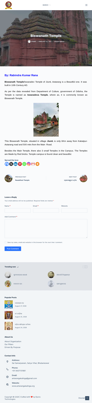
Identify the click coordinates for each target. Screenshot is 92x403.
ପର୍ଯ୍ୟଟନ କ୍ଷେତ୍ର (59, 41)
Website (64, 206)
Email (35, 206)
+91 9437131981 (19, 371)
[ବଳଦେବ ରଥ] (8, 283)
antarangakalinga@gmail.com (24, 378)
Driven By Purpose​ (12, 347)
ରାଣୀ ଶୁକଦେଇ (61, 284)
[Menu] (86, 5)
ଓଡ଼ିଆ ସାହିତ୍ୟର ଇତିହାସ (22, 324)
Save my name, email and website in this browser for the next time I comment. (35, 242)
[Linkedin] (16, 164)
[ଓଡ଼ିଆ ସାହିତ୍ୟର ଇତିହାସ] (9, 326)
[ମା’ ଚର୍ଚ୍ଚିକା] (9, 315)
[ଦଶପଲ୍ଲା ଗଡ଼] (9, 304)
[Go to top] (87, 398)
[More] (37, 164)
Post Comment (13, 249)
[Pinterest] (20, 164)
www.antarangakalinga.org (23, 386)
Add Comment (11, 217)
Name (7, 206)
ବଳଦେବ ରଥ (18, 284)
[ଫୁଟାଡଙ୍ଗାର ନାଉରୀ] (8, 274)
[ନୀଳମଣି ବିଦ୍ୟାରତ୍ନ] (51, 274)
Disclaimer (83, 398)
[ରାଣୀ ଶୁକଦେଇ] (51, 283)
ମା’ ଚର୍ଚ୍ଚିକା (18, 313)
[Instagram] (29, 164)
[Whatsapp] (24, 164)
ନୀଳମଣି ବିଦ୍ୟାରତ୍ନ (63, 275)
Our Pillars (9, 344)
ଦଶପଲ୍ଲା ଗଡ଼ (19, 303)
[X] (11, 164)
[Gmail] (33, 164)
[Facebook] (7, 164)
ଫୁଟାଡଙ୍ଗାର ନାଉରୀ (20, 275)
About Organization (13, 341)
